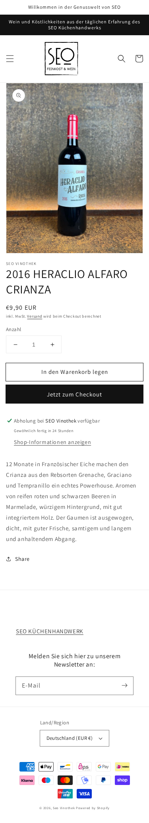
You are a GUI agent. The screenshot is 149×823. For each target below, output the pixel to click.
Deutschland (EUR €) (69, 738)
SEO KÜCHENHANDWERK (49, 631)
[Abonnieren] (124, 685)
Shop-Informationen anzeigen (52, 442)
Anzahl (13, 329)
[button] (10, 58)
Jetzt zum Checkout (74, 394)
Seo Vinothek (64, 808)
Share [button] (22, 558)
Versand (34, 316)
